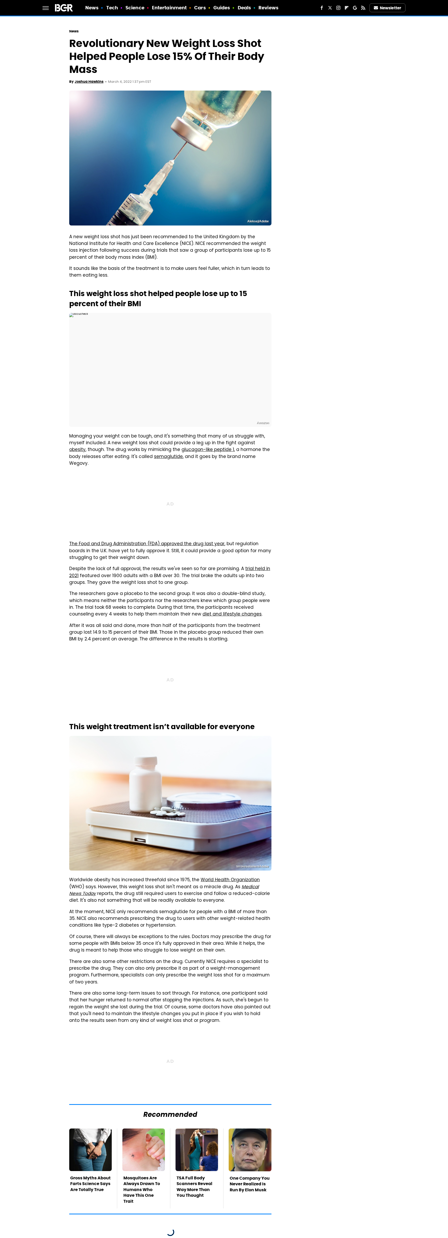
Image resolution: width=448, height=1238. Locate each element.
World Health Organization (230, 880)
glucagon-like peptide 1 (207, 450)
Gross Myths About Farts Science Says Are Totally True (90, 1183)
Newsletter (390, 7)
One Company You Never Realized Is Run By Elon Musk (250, 1184)
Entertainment (169, 8)
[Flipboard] (347, 8)
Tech (112, 8)
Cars (200, 8)
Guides (221, 8)
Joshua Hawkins (89, 81)
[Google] (355, 8)
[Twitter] (330, 8)
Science (134, 8)
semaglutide (168, 457)
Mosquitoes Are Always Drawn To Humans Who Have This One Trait (141, 1189)
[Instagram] (338, 8)
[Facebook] (322, 8)
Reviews (268, 8)
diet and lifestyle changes (232, 614)
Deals (244, 8)
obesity (77, 450)
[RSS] (363, 8)
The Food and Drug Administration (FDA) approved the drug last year (147, 544)
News (92, 8)
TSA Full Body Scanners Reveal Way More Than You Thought (194, 1186)
